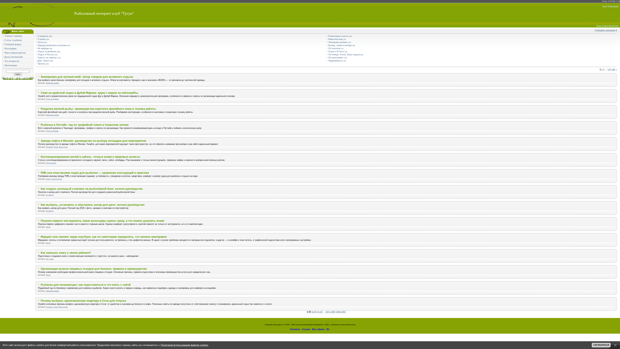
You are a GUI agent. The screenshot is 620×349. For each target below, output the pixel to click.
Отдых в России (45, 54)
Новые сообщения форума (607, 26)
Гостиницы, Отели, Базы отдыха (344, 54)
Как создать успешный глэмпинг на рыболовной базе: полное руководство (92, 188)
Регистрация (613, 6)
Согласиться (601, 345)
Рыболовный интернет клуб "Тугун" (104, 13)
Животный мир (335, 39)
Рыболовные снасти (338, 36)
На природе (43, 48)
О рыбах (42, 39)
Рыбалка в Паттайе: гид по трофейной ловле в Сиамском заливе (85, 124)
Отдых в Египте (336, 51)
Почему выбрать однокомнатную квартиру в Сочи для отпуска (83, 300)
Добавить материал (605, 30)
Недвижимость (335, 60)
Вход (605, 6)
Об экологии (334, 48)
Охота (41, 42)
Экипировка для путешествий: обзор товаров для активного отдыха (87, 76)
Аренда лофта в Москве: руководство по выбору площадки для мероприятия (93, 140)
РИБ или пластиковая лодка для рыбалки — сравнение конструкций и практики (95, 172)
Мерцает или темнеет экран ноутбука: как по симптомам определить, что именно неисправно (104, 236)
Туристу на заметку (47, 57)
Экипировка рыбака (337, 42)
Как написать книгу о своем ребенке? (66, 252)
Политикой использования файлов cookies (184, 345)
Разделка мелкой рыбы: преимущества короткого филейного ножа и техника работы (98, 108)
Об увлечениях (335, 57)
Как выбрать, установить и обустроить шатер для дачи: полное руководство (93, 204)
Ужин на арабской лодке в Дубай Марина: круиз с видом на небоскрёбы (89, 92)
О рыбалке (43, 36)
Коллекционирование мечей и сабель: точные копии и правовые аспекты (90, 156)
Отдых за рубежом (47, 51)
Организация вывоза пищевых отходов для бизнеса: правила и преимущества (94, 268)
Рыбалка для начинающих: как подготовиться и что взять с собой (86, 284)
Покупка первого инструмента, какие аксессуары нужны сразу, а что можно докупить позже (102, 220)
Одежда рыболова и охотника (52, 45)
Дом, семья (43, 60)
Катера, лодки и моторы (340, 45)
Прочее (41, 64)
